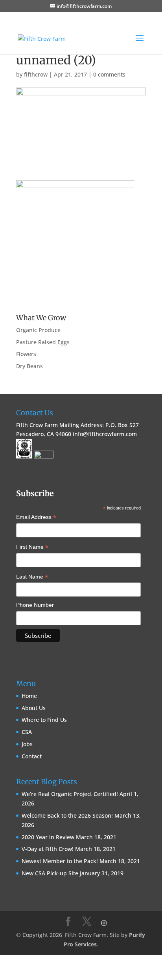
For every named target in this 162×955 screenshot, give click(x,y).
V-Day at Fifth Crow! (48, 849)
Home (29, 695)
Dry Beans (29, 366)
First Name (32, 547)
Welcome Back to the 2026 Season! (67, 815)
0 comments (109, 74)
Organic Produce (38, 330)
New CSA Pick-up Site (50, 873)
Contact (32, 756)
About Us (34, 708)
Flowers (26, 354)
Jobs (27, 744)
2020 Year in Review (48, 837)
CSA (27, 732)
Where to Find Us (44, 719)
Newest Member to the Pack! (60, 861)
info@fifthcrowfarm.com (105, 434)
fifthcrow (36, 74)
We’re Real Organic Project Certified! (70, 794)
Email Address (36, 517)
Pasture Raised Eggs (43, 342)
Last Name (32, 577)
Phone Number (35, 605)
